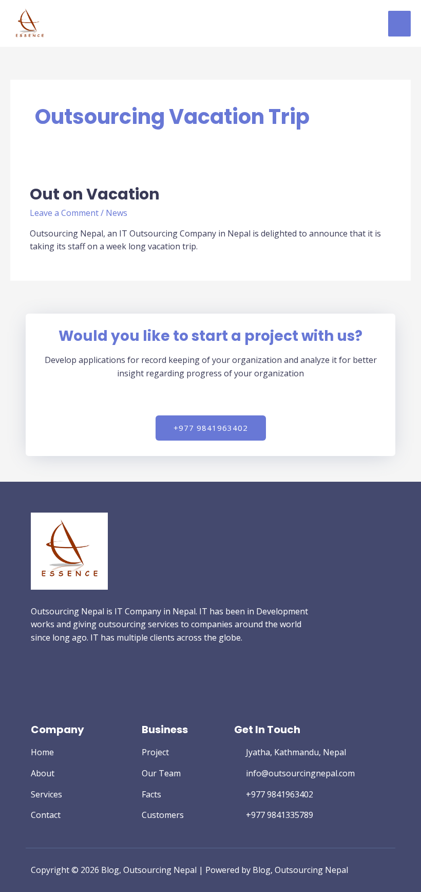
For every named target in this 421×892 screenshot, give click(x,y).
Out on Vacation (95, 194)
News (116, 213)
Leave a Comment (64, 213)
